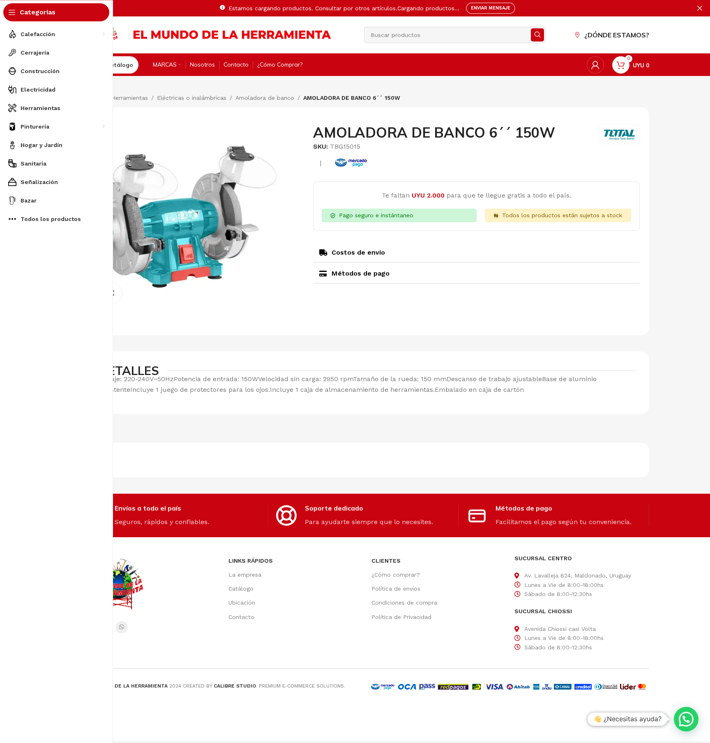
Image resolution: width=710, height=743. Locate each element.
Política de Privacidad (401, 617)
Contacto (241, 617)
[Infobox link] (177, 515)
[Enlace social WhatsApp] (121, 627)
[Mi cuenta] (595, 65)
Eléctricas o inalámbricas (191, 97)
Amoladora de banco (264, 97)
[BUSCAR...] (537, 34)
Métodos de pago (361, 273)
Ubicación (241, 602)
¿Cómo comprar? (395, 574)
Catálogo (241, 588)
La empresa (244, 574)
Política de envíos (395, 588)
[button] (476, 252)
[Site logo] (232, 34)
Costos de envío (358, 252)
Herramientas (129, 97)
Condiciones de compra (404, 602)
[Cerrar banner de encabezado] (699, 8)
